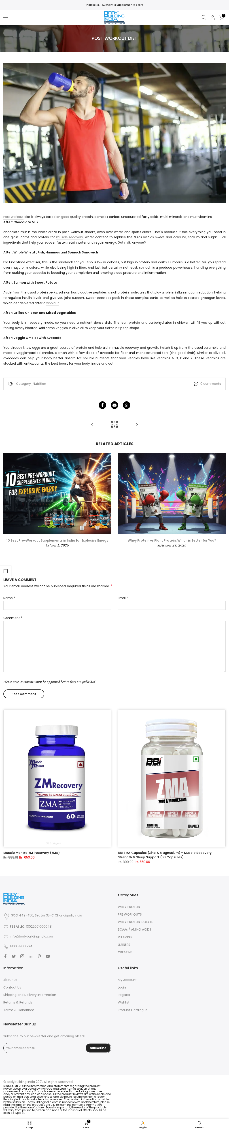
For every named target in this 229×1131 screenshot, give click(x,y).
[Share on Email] (114, 405)
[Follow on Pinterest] (39, 956)
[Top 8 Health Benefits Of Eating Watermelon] (137, 425)
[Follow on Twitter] (14, 956)
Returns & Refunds (17, 1002)
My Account (127, 980)
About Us (10, 980)
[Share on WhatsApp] (126, 405)
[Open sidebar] (5, 571)
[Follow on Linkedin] (31, 956)
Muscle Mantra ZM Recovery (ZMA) (31, 852)
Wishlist (123, 1002)
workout (52, 303)
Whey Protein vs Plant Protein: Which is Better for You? (172, 540)
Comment (12, 618)
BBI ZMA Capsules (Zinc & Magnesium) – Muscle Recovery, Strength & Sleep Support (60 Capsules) (165, 854)
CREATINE (125, 952)
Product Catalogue (133, 1010)
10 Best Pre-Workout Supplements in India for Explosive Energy (57, 540)
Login (122, 987)
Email (123, 598)
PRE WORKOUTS (130, 914)
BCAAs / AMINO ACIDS (134, 929)
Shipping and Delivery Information (29, 995)
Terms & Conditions (18, 1010)
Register (124, 995)
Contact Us (12, 987)
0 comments (210, 383)
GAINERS (124, 944)
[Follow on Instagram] (22, 956)
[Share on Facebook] (102, 405)
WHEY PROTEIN (129, 907)
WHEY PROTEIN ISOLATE (135, 922)
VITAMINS (125, 937)
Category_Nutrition (31, 383)
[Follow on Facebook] (5, 956)
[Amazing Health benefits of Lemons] (92, 425)
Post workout (13, 217)
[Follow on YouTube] (48, 956)
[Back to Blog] (114, 425)
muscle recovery (69, 237)
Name (9, 598)
